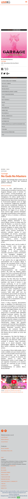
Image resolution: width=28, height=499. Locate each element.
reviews (3, 468)
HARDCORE (5, 110)
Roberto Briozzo (5, 439)
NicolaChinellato (16, 390)
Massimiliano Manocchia (6, 450)
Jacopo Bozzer (4, 441)
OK (18, 497)
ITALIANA (4, 129)
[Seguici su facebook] (2, 431)
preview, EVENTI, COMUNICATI (9, 481)
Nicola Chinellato (6, 185)
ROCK (3, 126)
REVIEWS (3, 169)
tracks (3, 483)
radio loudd (4, 474)
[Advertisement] (14, 19)
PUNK (3, 97)
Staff (2, 457)
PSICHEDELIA (5, 113)
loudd (10, 390)
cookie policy (13, 497)
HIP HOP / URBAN (6, 83)
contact (3, 485)
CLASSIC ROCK (5, 118)
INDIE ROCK (5, 86)
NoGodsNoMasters (5, 392)
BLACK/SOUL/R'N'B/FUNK (8, 132)
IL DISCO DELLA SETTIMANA (9, 80)
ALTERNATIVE (5, 121)
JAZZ (3, 105)
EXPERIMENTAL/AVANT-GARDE (9, 91)
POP (3, 134)
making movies (5, 479)
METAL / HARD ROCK (7, 115)
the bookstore (5, 477)
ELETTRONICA (5, 99)
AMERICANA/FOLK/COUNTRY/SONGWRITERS (13, 123)
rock (22, 392)
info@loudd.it (13, 465)
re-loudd (3, 470)
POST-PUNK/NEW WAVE (8, 94)
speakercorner (5, 472)
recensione (13, 392)
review (18, 392)
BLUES (3, 102)
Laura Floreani (4, 437)
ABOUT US (3, 488)
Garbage (6, 390)
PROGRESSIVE (5, 107)
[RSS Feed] (5, 431)
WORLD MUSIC (5, 88)
